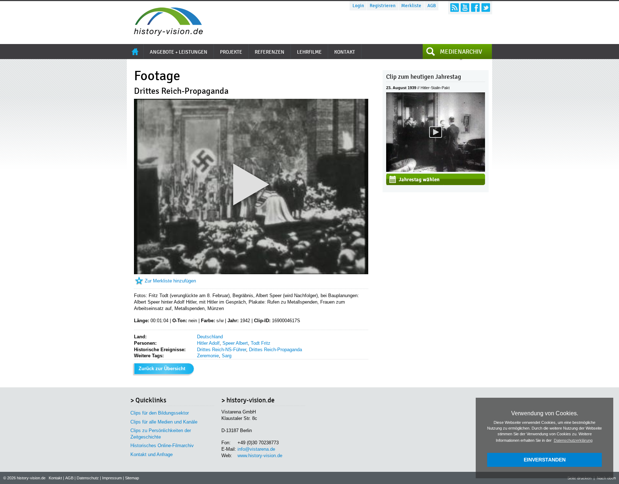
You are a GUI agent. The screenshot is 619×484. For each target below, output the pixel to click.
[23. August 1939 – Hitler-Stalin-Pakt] (435, 170)
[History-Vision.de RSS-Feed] (454, 7)
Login (358, 6)
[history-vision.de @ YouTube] (465, 7)
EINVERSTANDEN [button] (545, 460)
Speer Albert (235, 343)
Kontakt (55, 478)
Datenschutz (88, 478)
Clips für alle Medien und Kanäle (163, 422)
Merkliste (411, 6)
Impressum (112, 478)
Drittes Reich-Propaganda (275, 349)
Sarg (226, 355)
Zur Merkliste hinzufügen (170, 281)
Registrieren (382, 6)
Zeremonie (208, 355)
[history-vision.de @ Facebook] (475, 7)
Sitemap (132, 478)
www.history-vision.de (259, 455)
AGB (431, 6)
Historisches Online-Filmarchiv (162, 445)
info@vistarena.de (256, 449)
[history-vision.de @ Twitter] (485, 7)
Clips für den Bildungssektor (159, 413)
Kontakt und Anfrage (151, 454)
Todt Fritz (260, 343)
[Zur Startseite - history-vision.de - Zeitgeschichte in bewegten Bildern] (165, 34)
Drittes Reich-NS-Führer (221, 349)
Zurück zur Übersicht (162, 368)
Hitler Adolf (208, 343)
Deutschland (210, 336)
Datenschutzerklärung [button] (573, 440)
